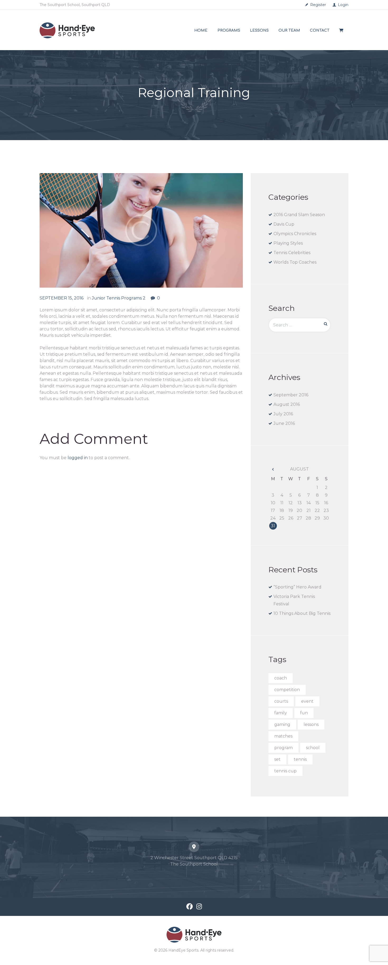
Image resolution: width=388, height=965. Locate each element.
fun (304, 712)
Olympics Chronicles (294, 233)
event (307, 701)
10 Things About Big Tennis (301, 613)
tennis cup (285, 770)
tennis (300, 759)
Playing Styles (288, 243)
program (283, 747)
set (277, 759)
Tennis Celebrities (291, 252)
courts (281, 701)
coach (280, 678)
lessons (311, 724)
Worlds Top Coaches (294, 262)
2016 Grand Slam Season (299, 214)
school (313, 747)
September (290, 394)
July (283, 413)
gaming (282, 724)
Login (343, 4)
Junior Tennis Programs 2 (118, 298)
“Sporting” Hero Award (297, 587)
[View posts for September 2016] (272, 469)
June (284, 423)
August (286, 404)
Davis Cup (283, 224)
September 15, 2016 (61, 298)
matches (283, 736)
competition (287, 689)
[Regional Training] (141, 230)
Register (318, 4)
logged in (78, 457)
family (280, 712)
